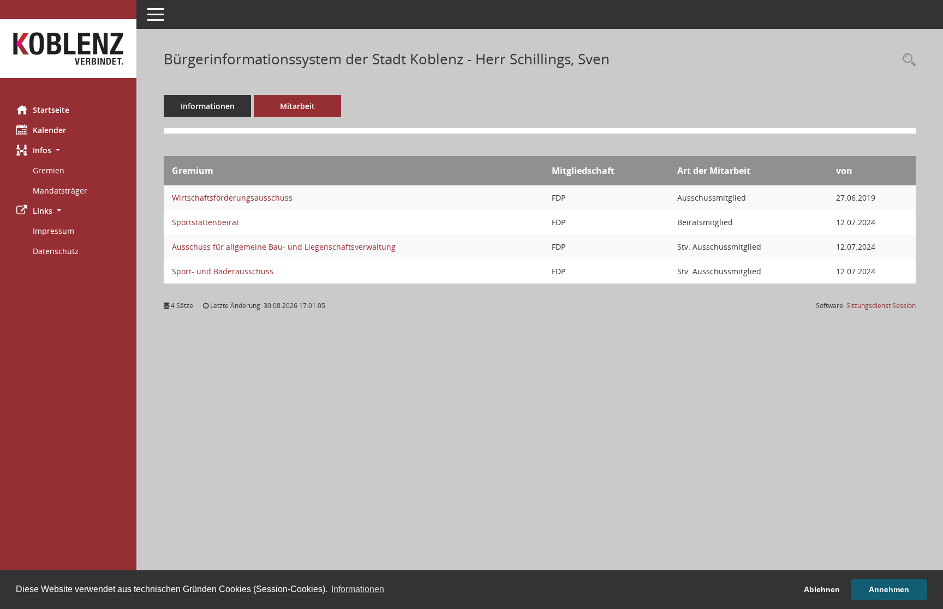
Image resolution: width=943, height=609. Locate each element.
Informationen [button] (357, 589)
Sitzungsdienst (881, 305)
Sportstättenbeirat (205, 222)
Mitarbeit (297, 106)
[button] (68, 150)
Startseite (51, 110)
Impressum (53, 231)
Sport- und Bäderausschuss (222, 271)
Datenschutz (56, 251)
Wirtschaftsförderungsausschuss (232, 197)
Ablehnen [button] (822, 589)
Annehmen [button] (889, 589)
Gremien (48, 170)
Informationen (208, 106)
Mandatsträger (60, 190)
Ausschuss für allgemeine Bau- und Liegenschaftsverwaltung (284, 247)
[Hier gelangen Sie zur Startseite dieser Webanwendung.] (68, 48)
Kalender (49, 130)
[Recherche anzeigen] (906, 60)
